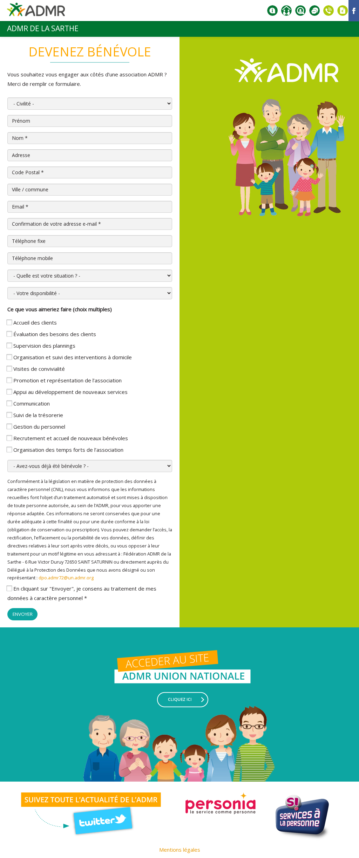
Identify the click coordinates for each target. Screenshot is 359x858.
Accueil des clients (35, 322)
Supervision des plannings (44, 345)
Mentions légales (179, 849)
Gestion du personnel (39, 426)
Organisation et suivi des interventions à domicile (72, 357)
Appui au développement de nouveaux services (70, 391)
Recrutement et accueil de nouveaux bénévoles (70, 438)
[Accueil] (36, 12)
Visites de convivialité (39, 368)
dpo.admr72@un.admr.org (66, 577)
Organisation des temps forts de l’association (68, 449)
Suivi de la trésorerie (38, 414)
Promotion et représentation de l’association (67, 380)
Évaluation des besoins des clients (54, 334)
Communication (31, 403)
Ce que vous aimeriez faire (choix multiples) (59, 309)
